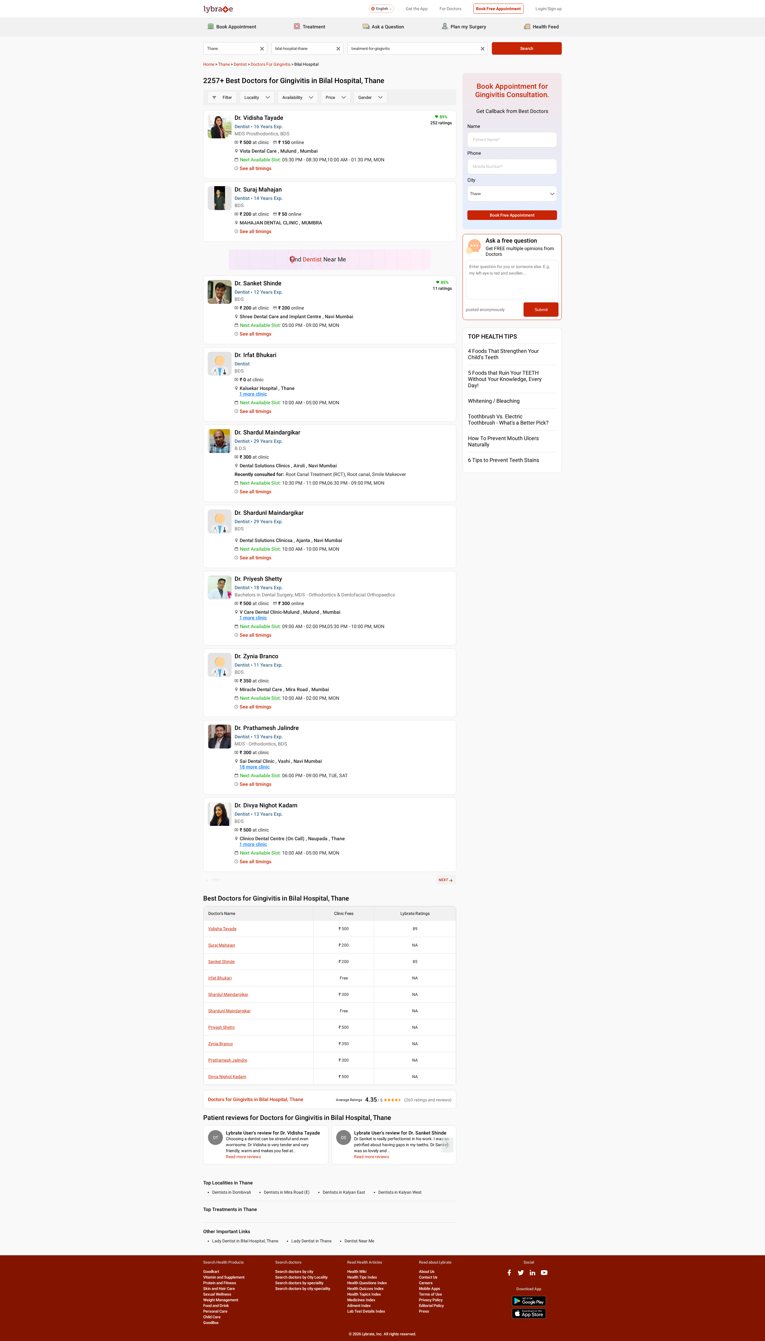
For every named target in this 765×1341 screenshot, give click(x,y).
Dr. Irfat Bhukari (255, 355)
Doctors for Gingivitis (270, 64)
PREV (216, 880)
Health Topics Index (364, 1294)
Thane (224, 64)
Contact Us (428, 1277)
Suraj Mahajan (221, 945)
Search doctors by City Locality (301, 1277)
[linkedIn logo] (532, 1275)
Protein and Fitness (219, 1283)
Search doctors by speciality (299, 1283)
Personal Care (215, 1311)
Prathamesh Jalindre (227, 1060)
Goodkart (211, 1271)
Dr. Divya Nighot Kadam (266, 805)
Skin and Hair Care (219, 1288)
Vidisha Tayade (222, 928)
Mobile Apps (429, 1288)
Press (424, 1311)
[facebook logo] (509, 1275)
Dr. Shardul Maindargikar (267, 432)
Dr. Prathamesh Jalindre (267, 727)
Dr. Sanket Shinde (258, 283)
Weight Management (220, 1300)
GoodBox (211, 1322)
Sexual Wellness (217, 1294)
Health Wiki (356, 1271)
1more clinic (253, 394)
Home (208, 64)
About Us (426, 1271)
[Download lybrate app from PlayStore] (529, 1305)
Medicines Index (361, 1300)
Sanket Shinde (221, 961)
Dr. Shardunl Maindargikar (269, 512)
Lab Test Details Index (366, 1311)
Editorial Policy (431, 1305)
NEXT (443, 880)
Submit (541, 309)
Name (473, 126)
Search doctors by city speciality (302, 1288)
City (471, 180)
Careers (426, 1283)
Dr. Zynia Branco (256, 656)
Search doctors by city (294, 1271)
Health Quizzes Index (365, 1288)
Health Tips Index (362, 1277)
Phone (474, 153)
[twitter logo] (520, 1275)
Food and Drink (216, 1305)
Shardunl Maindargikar (229, 1010)
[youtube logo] (544, 1275)
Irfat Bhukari (220, 978)
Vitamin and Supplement (223, 1277)
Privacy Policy (431, 1300)
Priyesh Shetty (221, 1027)
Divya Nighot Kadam (227, 1076)
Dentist (240, 64)
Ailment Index (359, 1305)
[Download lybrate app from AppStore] (529, 1317)
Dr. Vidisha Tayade (259, 117)
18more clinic (254, 767)
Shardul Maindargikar (228, 994)
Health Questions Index (367, 1283)
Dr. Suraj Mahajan (258, 189)
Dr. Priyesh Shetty (258, 578)
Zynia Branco (220, 1043)
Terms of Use (430, 1294)
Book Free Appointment (498, 8)
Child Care (212, 1317)
